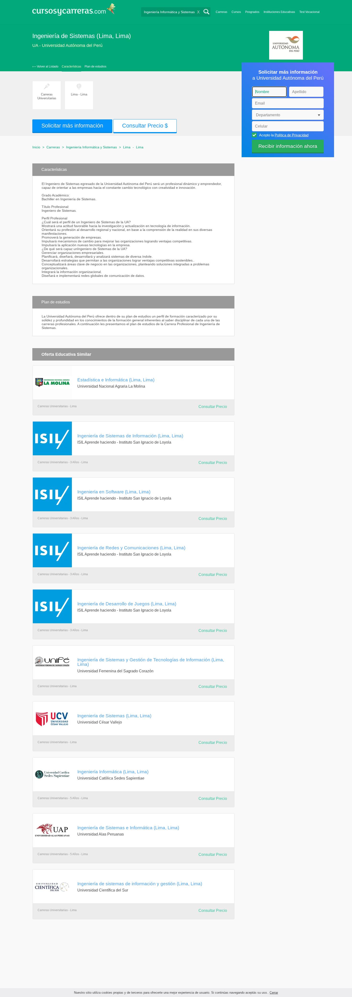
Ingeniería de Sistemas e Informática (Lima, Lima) (128, 827)
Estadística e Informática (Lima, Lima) (115, 379)
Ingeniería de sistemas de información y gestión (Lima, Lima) (139, 883)
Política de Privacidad (291, 135)
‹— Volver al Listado (45, 66)
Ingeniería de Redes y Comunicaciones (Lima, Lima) (131, 547)
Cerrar (274, 992)
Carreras (221, 12)
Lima (127, 147)
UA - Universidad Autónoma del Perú (67, 45)
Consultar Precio (213, 407)
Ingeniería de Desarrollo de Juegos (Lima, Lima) (126, 603)
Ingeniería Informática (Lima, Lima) (112, 771)
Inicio (36, 147)
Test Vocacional (309, 12)
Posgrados (252, 12)
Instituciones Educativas (279, 12)
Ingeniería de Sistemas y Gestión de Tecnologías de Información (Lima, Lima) (150, 662)
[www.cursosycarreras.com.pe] (74, 11)
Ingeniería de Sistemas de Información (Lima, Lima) (130, 435)
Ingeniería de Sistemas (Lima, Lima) (114, 715)
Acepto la (283, 135)
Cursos (236, 12)
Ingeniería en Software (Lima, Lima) (113, 491)
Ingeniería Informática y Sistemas (91, 147)
